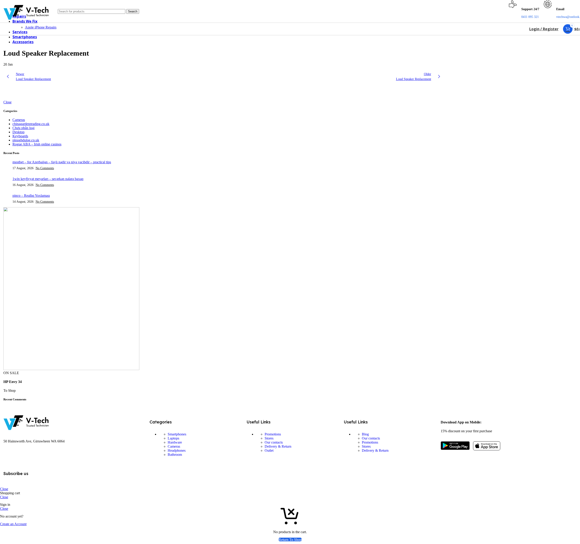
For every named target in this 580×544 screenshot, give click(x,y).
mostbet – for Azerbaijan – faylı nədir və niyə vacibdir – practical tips (61, 162)
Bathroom (175, 454)
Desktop (18, 132)
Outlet (269, 450)
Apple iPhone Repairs (40, 27)
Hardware (175, 442)
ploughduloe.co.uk (25, 140)
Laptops (173, 438)
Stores (269, 438)
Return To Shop (290, 540)
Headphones (177, 450)
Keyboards (20, 136)
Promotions (273, 434)
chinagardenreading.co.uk (30, 124)
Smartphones (177, 434)
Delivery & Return (278, 446)
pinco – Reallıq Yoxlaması (31, 195)
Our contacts (274, 442)
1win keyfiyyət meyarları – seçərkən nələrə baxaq (47, 179)
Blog (365, 434)
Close (7, 102)
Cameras (18, 120)
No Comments (45, 168)
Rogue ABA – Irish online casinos (36, 144)
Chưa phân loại (23, 128)
